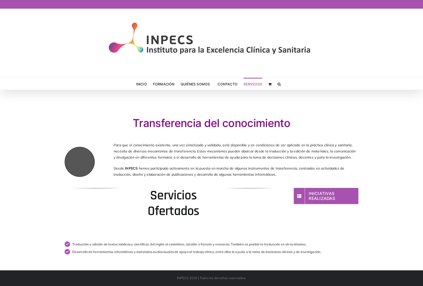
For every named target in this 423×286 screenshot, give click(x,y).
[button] (279, 84)
